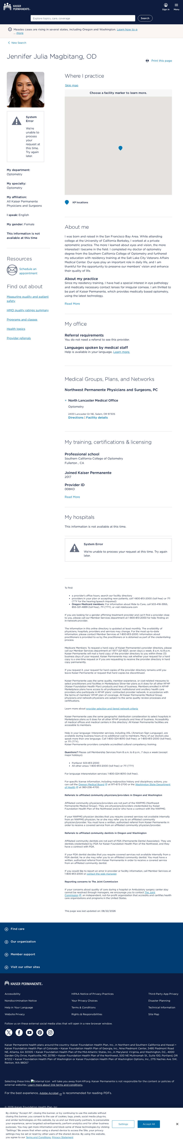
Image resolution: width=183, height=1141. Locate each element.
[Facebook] (18, 1032)
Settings (123, 1124)
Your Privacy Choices (84, 1000)
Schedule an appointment (28, 271)
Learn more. (121, 352)
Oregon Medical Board (91, 784)
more (19, 33)
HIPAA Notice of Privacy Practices (92, 993)
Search (145, 18)
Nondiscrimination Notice (21, 1000)
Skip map (71, 85)
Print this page (161, 60)
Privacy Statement (62, 1137)
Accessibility (12, 993)
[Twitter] (8, 1032)
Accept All (149, 1124)
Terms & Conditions (83, 1007)
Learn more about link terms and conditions (55, 1084)
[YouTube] (29, 1032)
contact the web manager (101, 873)
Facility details (97, 417)
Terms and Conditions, (38, 1137)
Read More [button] (72, 303)
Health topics (16, 329)
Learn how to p (127, 29)
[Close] (177, 1124)
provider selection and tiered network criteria (112, 708)
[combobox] (83, 18)
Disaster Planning (159, 1000)
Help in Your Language (19, 1007)
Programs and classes (22, 319)
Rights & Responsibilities (86, 1014)
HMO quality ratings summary (28, 310)
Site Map (153, 1014)
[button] (120, 148)
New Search (18, 42)
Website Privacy (15, 1014)
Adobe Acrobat (49, 1093)
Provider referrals (19, 338)
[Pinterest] (39, 1032)
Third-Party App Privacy (163, 993)
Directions (76, 417)
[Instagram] (49, 1032)
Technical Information (161, 1007)
